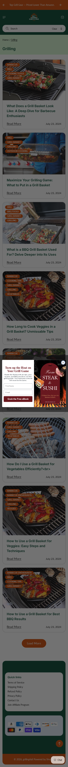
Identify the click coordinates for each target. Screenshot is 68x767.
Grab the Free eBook (18, 399)
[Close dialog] (63, 362)
